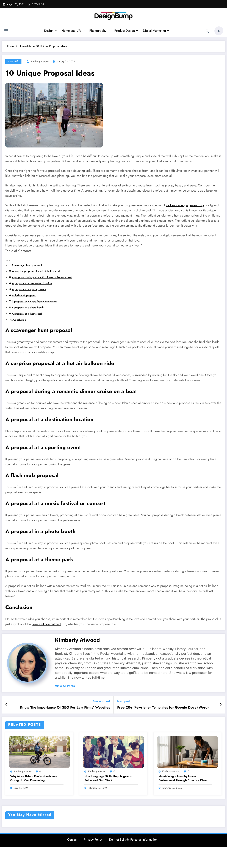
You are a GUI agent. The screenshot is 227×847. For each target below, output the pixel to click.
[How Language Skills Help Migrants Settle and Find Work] (113, 752)
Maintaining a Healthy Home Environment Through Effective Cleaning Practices (185, 778)
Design (48, 30)
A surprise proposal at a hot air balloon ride (36, 271)
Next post (123, 701)
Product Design (124, 30)
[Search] (207, 31)
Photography (97, 30)
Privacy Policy (93, 839)
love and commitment (46, 624)
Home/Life (13, 61)
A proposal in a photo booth (28, 307)
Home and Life (71, 30)
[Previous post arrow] (6, 704)
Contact (72, 839)
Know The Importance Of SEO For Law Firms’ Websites (65, 707)
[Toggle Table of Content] (8, 261)
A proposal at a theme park (27, 314)
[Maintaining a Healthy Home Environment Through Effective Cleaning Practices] (187, 752)
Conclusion (19, 320)
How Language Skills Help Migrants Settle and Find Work (108, 778)
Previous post (101, 701)
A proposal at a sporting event (29, 289)
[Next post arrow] (221, 704)
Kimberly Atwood (40, 61)
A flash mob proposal (24, 295)
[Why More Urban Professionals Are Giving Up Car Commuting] (39, 752)
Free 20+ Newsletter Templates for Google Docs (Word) (163, 707)
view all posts (65, 686)
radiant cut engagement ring (185, 205)
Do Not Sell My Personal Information (133, 839)
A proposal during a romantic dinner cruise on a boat (42, 277)
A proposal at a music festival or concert (34, 301)
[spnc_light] (218, 30)
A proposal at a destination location (32, 283)
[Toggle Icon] (6, 31)
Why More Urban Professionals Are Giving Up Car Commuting (33, 778)
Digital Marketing (154, 30)
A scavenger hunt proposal (27, 265)
